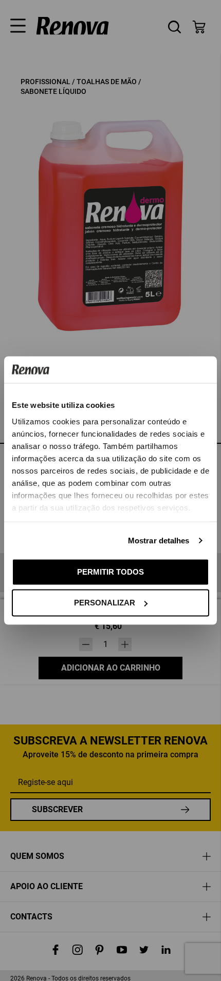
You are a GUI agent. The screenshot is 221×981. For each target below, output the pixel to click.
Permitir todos (110, 571)
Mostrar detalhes (159, 540)
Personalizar (104, 602)
